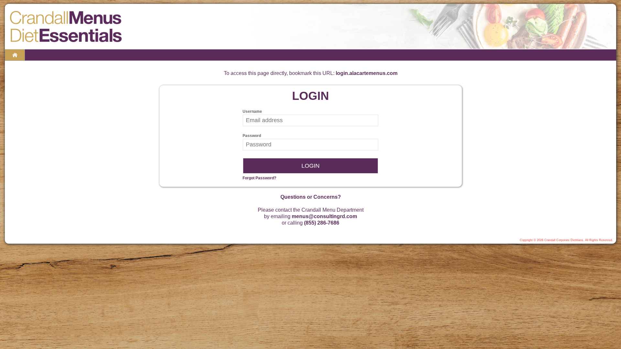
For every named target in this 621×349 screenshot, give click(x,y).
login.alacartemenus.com (367, 73)
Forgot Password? (259, 178)
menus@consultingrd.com (324, 216)
